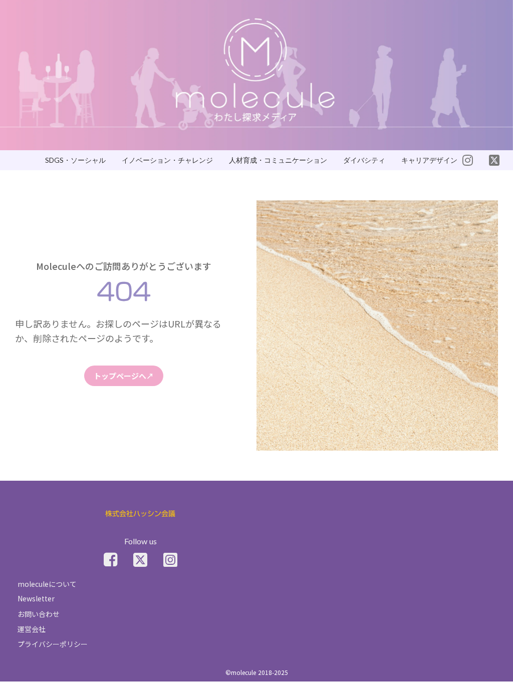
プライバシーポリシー (53, 644)
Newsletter (36, 598)
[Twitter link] (140, 560)
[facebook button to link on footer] (110, 560)
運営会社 (32, 629)
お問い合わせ (39, 614)
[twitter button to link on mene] (467, 160)
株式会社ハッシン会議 (140, 514)
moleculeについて (47, 584)
